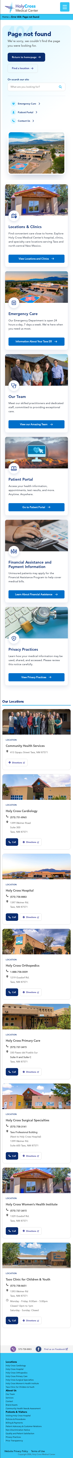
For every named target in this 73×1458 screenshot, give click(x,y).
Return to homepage (24, 57)
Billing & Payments (14, 1422)
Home (5, 16)
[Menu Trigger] (64, 7)
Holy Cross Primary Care (23, 1041)
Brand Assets (11, 1405)
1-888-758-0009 (19, 971)
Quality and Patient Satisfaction (20, 1433)
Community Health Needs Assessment (23, 1408)
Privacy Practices (13, 1437)
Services (9, 1397)
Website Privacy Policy (16, 1451)
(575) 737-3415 (18, 1047)
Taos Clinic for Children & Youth (28, 1279)
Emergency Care (27, 103)
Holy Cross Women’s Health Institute (32, 1204)
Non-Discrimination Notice (18, 1430)
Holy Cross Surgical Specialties (27, 1120)
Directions (15, 763)
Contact (9, 1401)
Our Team (10, 1394)
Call (14, 842)
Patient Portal (25, 112)
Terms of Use (38, 1451)
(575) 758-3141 (18, 1126)
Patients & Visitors (16, 1411)
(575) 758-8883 (18, 896)
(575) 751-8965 (18, 817)
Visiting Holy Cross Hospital (18, 1415)
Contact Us (24, 120)
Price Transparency (14, 1440)
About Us (11, 1390)
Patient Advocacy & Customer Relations (24, 1426)
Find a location (20, 68)
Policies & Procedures (15, 1419)
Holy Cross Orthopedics (22, 965)
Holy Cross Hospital (20, 890)
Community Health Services (25, 746)
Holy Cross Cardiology (21, 811)
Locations (11, 1361)
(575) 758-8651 (18, 1285)
